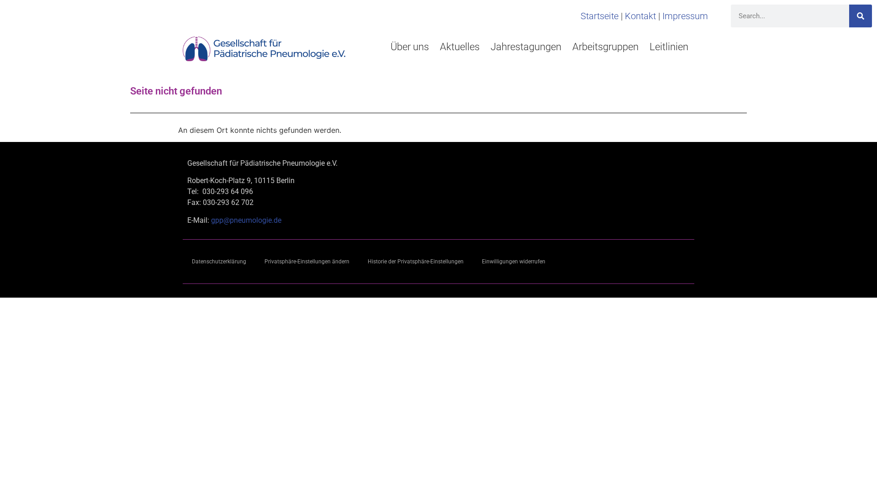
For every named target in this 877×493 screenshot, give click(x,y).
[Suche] (860, 16)
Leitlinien (669, 46)
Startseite (599, 15)
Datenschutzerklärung (219, 261)
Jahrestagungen (526, 46)
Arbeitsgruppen (605, 46)
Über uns (410, 46)
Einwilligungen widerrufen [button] (513, 261)
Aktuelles (460, 46)
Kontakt (640, 15)
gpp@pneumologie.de (246, 220)
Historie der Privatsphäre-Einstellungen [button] (416, 261)
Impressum (685, 15)
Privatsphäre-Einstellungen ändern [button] (306, 261)
